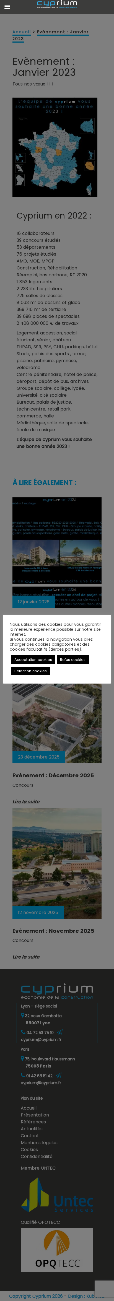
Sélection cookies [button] (30, 671)
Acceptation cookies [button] (33, 659)
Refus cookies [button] (73, 659)
